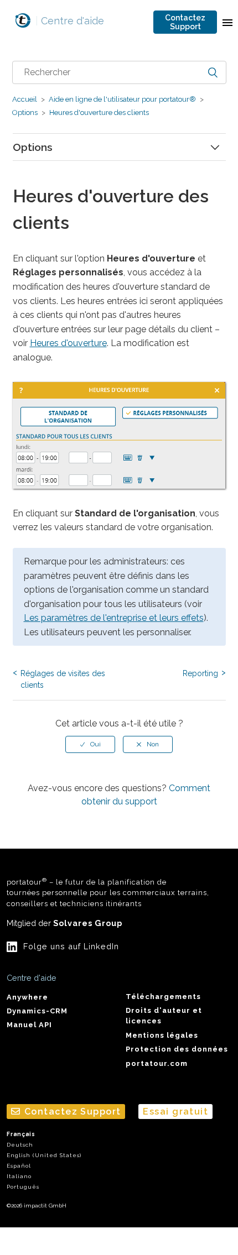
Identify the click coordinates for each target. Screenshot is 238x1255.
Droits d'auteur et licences (164, 1015)
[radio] (90, 744)
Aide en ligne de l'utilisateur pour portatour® (122, 99)
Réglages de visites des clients (62, 679)
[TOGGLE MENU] (227, 22)
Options (25, 112)
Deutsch (20, 1145)
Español (19, 1166)
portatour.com (157, 1063)
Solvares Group (87, 923)
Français (21, 1134)
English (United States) (44, 1155)
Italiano (19, 1176)
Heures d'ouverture (68, 343)
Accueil (24, 99)
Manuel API (29, 1025)
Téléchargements (163, 996)
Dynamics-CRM (37, 1011)
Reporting (200, 673)
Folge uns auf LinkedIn (71, 946)
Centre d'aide (69, 21)
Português (23, 1187)
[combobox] (119, 72)
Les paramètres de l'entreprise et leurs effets (114, 618)
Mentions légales (162, 1035)
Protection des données (177, 1049)
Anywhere (27, 997)
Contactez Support (185, 22)
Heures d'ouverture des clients (98, 112)
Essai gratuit (175, 1111)
